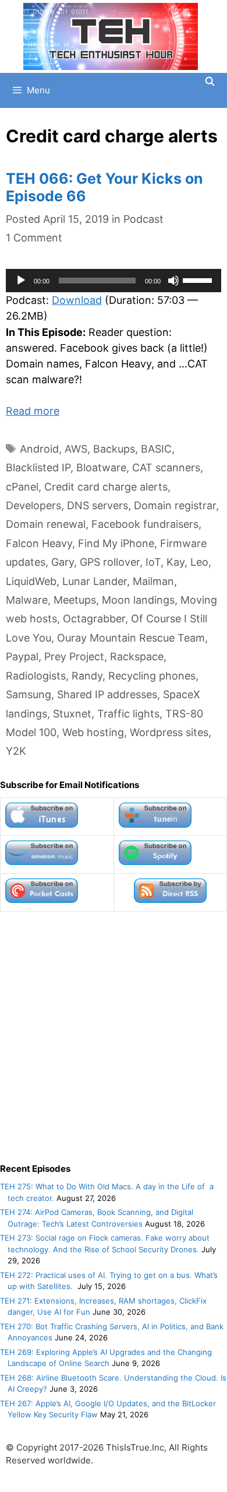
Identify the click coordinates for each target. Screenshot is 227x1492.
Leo (199, 562)
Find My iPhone (116, 543)
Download (77, 300)
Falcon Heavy (39, 543)
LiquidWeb (31, 581)
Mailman (153, 581)
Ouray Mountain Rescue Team (131, 638)
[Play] (21, 280)
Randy (87, 676)
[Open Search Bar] (210, 81)
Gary (62, 562)
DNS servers (97, 505)
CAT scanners (166, 467)
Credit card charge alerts (106, 487)
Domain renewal (46, 524)
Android (39, 449)
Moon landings (138, 600)
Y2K (16, 751)
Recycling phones (152, 676)
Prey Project (74, 656)
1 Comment (34, 238)
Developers (33, 505)
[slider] (199, 279)
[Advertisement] (113, 1037)
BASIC (156, 449)
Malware (27, 600)
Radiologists (36, 676)
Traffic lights (128, 714)
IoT (153, 562)
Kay (175, 562)
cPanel (22, 487)
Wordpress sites (169, 732)
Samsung (28, 694)
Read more (32, 411)
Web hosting (93, 732)
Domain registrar (175, 505)
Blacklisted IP (38, 467)
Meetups (75, 600)
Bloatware (101, 467)
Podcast (143, 219)
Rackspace (137, 656)
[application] (113, 280)
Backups (114, 449)
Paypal (22, 656)
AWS (76, 449)
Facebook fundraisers (144, 524)
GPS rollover (110, 562)
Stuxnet (72, 714)
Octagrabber (94, 618)
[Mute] (173, 280)
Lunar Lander (94, 581)
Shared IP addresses (107, 694)
